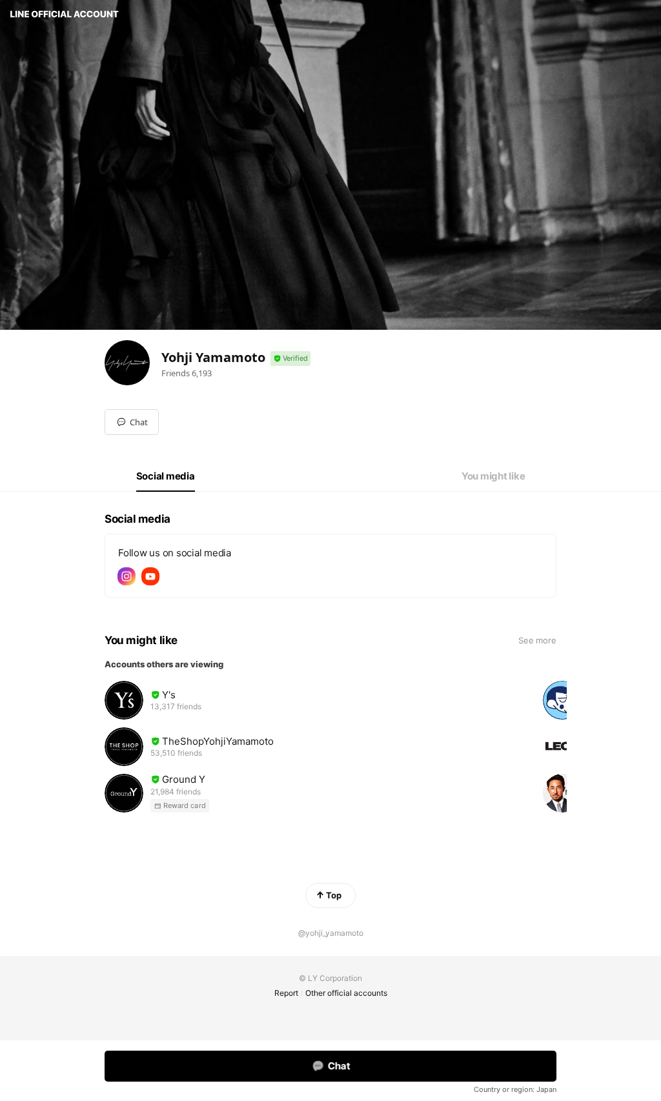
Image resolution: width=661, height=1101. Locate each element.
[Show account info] (290, 358)
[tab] (165, 476)
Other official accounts (346, 993)
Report (286, 993)
